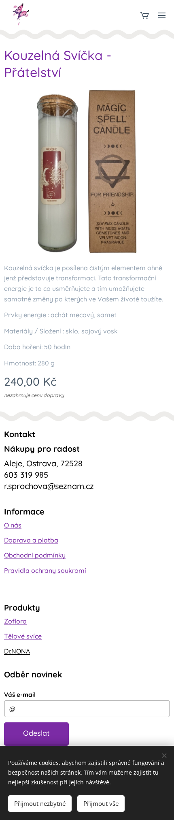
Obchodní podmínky (35, 555)
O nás (12, 525)
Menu (162, 15)
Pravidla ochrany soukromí (45, 570)
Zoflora (15, 621)
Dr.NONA (17, 651)
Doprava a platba (31, 540)
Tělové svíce (23, 636)
